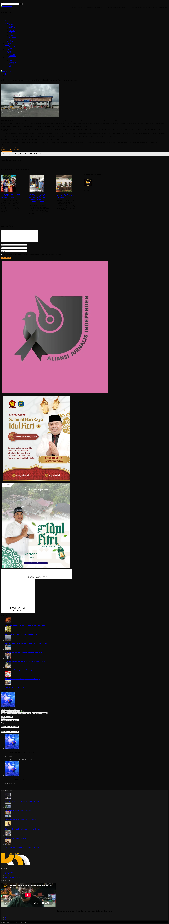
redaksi (2, 83)
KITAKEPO (8, 49)
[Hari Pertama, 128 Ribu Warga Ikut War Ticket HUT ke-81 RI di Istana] (8, 807)
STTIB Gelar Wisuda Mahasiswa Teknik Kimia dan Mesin (65, 196)
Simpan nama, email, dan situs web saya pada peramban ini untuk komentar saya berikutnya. (32, 254)
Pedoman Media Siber (12, 877)
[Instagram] (5, 917)
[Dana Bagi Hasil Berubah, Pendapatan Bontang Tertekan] (8, 649)
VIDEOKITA (12, 62)
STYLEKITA (12, 54)
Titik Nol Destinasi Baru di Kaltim (16, 838)
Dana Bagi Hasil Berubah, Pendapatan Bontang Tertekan (23, 652)
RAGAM (11, 34)
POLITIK (11, 26)
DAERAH (11, 24)
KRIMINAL (12, 31)
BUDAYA (11, 32)
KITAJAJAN (8, 51)
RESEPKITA (12, 56)
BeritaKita (7, 83)
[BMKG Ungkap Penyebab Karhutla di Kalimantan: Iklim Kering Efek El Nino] (8, 623)
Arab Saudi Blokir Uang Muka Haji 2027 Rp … (19, 670)
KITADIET (11, 48)
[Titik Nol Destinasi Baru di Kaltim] (8, 835)
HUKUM (11, 29)
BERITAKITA (8, 23)
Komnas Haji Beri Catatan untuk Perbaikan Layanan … (23, 801)
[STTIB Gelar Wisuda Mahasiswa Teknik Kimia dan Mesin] (66, 183)
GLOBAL (11, 40)
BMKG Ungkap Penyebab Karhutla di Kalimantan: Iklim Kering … (25, 625)
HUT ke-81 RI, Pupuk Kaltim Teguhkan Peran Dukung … (22, 679)
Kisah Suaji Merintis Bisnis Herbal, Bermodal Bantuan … (23, 829)
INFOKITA (8, 65)
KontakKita (8, 876)
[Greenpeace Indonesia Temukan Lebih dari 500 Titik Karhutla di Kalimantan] (8, 640)
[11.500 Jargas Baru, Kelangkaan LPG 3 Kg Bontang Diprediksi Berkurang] (8, 631)
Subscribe (4, 716)
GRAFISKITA (12, 59)
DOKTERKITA (13, 46)
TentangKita (9, 872)
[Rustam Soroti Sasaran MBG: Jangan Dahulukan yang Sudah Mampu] (8, 658)
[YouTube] (5, 919)
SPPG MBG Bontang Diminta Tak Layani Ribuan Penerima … (24, 687)
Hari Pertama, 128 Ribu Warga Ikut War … (19, 810)
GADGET (11, 38)
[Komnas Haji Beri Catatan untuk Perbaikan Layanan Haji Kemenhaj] (8, 798)
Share (10, 716)
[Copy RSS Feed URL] (1, 722)
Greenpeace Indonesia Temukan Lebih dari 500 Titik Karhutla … (26, 643)
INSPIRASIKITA (9, 42)
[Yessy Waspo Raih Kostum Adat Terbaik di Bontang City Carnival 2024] (11, 183)
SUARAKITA (8, 57)
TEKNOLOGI (12, 37)
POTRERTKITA (13, 60)
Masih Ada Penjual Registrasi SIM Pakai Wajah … (21, 820)
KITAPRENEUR (9, 43)
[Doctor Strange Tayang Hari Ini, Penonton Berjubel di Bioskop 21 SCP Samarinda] (8, 844)
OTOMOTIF (12, 35)
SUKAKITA (8, 52)
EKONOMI (12, 27)
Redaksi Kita (9, 874)
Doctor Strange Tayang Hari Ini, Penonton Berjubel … (23, 847)
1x (30, 713)
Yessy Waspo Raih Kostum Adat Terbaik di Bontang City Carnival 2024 (10, 196)
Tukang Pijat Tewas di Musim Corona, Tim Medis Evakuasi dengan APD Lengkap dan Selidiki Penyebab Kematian (38, 197)
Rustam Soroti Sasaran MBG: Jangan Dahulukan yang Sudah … (25, 661)
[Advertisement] (84, 233)
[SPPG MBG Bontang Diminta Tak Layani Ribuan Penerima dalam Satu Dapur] (8, 685)
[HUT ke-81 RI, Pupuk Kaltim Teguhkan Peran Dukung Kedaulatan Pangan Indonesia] (8, 676)
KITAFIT (7, 45)
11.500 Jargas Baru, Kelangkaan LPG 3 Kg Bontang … (21, 634)
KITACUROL (8, 67)
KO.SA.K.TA (12, 63)
